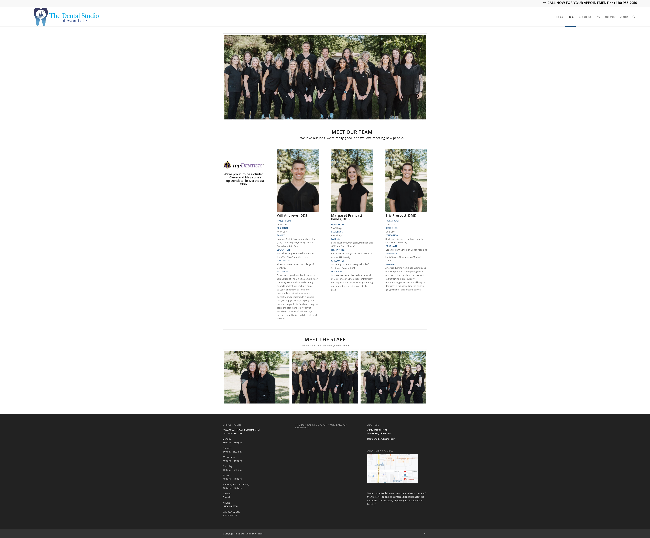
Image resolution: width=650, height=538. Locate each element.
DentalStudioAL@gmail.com (381, 438)
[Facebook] (424, 533)
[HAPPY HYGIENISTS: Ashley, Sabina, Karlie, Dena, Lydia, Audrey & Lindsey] (325, 377)
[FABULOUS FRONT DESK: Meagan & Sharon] (257, 377)
